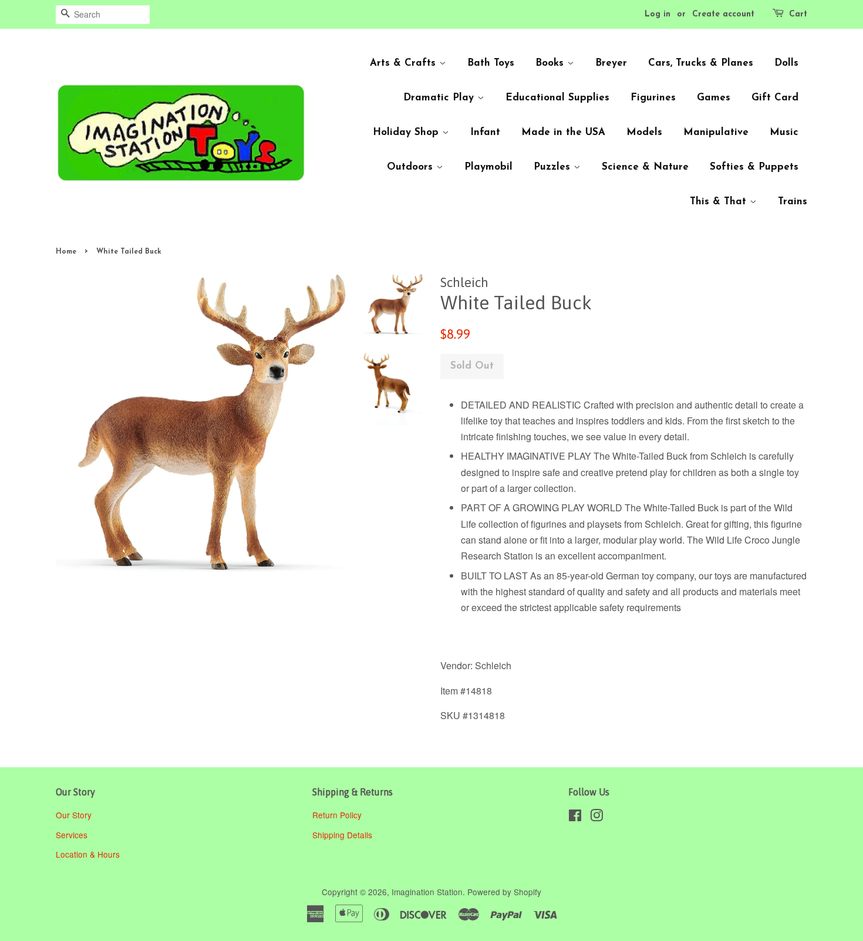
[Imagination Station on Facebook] (575, 817)
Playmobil (488, 167)
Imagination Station (427, 892)
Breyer (611, 63)
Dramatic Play (440, 98)
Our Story (74, 815)
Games (713, 98)
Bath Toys (490, 63)
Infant (485, 132)
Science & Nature (645, 167)
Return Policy (338, 815)
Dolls (786, 63)
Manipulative (716, 132)
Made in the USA (563, 132)
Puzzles (554, 167)
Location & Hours (88, 854)
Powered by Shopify (504, 892)
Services (71, 835)
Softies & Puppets (754, 167)
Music (784, 132)
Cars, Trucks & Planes (700, 63)
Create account (723, 14)
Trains (792, 202)
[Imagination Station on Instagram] (596, 817)
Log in (657, 14)
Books (551, 63)
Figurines (653, 98)
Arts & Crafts (404, 63)
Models (644, 132)
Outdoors (411, 167)
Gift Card (774, 98)
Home (66, 251)
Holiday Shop (407, 132)
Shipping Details (343, 835)
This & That (720, 202)
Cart (798, 14)
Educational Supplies (557, 98)
